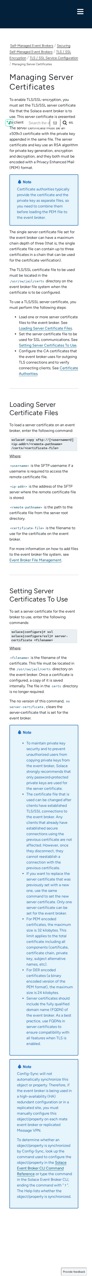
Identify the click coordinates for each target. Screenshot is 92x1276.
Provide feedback (74, 1271)
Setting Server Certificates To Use (47, 345)
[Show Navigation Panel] (80, 11)
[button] (55, 123)
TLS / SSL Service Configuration (54, 58)
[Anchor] (62, 412)
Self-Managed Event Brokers (31, 45)
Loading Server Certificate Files (45, 328)
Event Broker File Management (35, 560)
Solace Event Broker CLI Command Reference (42, 1168)
